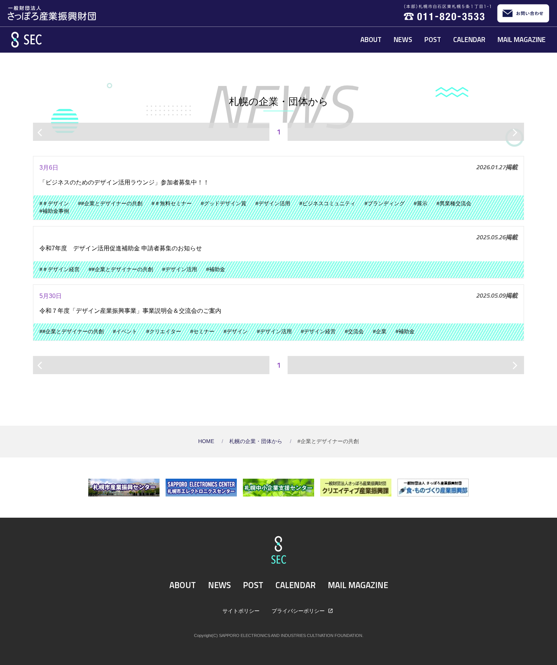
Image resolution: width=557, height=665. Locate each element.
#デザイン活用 (272, 203)
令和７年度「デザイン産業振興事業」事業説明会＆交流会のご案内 (130, 311)
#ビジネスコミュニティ (327, 203)
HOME (207, 441)
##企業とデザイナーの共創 (110, 203)
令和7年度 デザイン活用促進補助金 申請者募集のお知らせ (120, 248)
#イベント (125, 331)
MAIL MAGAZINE (522, 39)
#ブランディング (385, 203)
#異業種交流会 (454, 203)
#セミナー (202, 331)
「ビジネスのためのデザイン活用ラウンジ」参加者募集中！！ (124, 182)
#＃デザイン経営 (59, 269)
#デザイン (236, 331)
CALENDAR (469, 39)
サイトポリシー (241, 611)
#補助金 (215, 269)
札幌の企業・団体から (256, 441)
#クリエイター (163, 331)
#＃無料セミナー (172, 203)
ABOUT (371, 39)
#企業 (379, 331)
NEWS (403, 39)
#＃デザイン (54, 203)
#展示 (420, 203)
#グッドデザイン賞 (223, 203)
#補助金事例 (54, 211)
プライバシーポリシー (299, 611)
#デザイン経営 (318, 331)
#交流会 (354, 331)
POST (432, 39)
